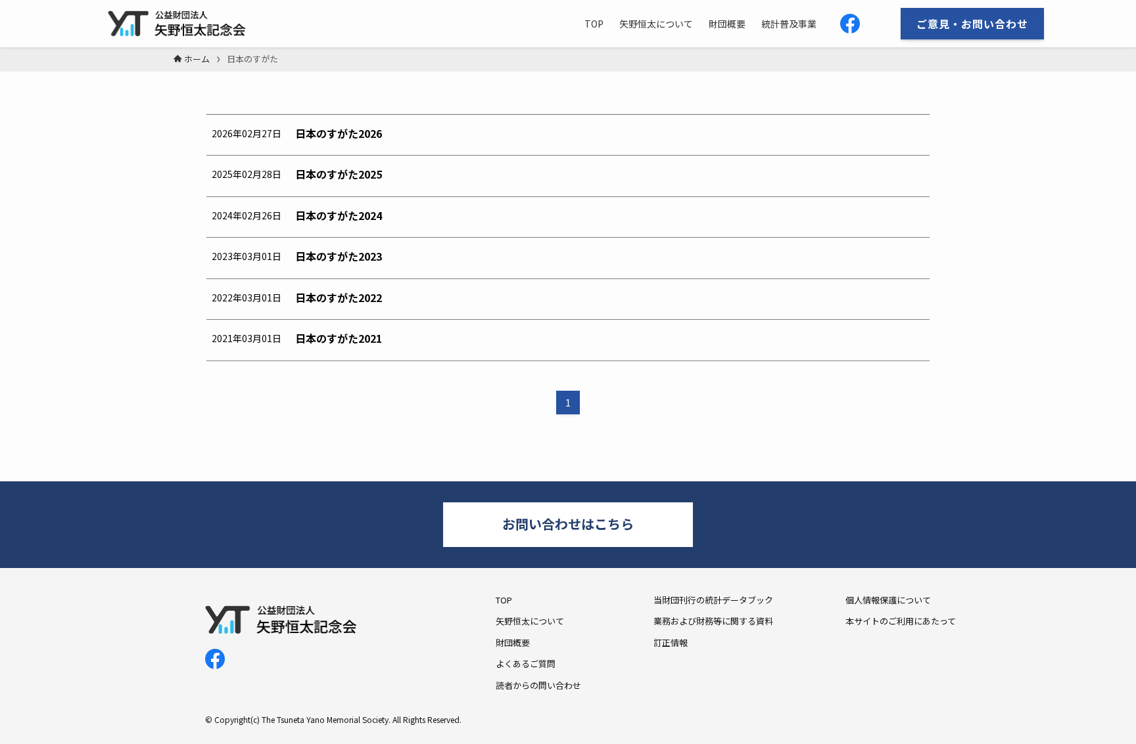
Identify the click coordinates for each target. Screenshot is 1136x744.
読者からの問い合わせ (538, 685)
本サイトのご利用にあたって (900, 621)
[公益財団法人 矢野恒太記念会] (184, 24)
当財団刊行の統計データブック (713, 600)
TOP (504, 600)
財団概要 (513, 642)
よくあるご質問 (526, 663)
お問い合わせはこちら (568, 523)
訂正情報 (670, 642)
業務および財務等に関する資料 (713, 621)
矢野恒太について (530, 621)
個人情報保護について (888, 600)
